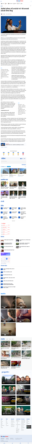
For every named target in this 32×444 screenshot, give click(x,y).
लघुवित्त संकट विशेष (23, 421)
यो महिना (12, 339)
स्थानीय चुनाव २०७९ (23, 424)
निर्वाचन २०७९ (22, 425)
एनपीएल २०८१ (12, 420)
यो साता (10, 339)
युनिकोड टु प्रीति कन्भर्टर (17, 432)
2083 (17, 427)
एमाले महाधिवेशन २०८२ (22, 428)
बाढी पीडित (16, 3)
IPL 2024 (12, 423)
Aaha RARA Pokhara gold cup (13, 424)
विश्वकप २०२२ (22, 429)
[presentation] (24, 166)
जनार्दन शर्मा (2, 147)
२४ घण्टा (7, 339)
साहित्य (1, 422)
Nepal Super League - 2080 (12, 426)
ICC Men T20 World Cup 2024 (13, 422)
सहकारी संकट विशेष (23, 420)
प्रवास (1, 426)
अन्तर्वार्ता (1, 423)
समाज (1, 420)
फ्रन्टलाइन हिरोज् (17, 429)
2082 (17, 423)
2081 (17, 425)
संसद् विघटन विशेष (23, 422)
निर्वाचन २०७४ (22, 423)
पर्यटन (6, 421)
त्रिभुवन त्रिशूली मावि (11, 3)
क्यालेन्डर (2, 253)
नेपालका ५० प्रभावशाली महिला (17, 420)
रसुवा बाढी (3, 3)
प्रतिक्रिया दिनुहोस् (24, 164)
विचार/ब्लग (2, 421)
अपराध (6, 3)
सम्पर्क (27, 424)
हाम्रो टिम (27, 420)
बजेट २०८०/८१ (6, 147)
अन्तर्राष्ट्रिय (2, 427)
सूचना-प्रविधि (7, 425)
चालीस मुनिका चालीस (18, 424)
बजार (6, 420)
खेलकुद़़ (1, 424)
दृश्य (22, 3)
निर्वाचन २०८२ (22, 426)
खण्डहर (19, 3)
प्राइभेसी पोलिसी (27, 423)
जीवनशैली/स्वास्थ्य (2, 425)
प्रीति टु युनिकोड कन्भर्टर (17, 430)
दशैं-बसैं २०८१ (22, 430)
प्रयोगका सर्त (27, 421)
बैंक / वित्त (7, 423)
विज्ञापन (27, 422)
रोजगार (6, 422)
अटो (6, 424)
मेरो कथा (17, 428)
